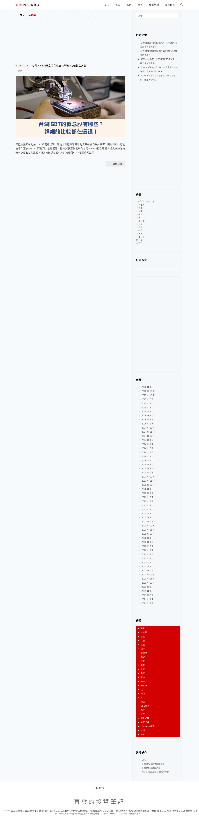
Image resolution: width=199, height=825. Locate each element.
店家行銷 (145, 722)
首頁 (22, 15)
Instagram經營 (147, 726)
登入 (144, 760)
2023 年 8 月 (148, 493)
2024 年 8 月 (148, 444)
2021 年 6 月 (148, 599)
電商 (143, 677)
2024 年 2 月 (148, 469)
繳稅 (141, 208)
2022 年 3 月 (148, 562)
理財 (141, 243)
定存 (143, 689)
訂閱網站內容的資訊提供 (153, 764)
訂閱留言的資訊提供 (151, 768)
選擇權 (142, 221)
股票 (20, 71)
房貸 (141, 234)
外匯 (143, 681)
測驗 (143, 702)
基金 (143, 710)
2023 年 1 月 (148, 522)
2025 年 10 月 (148, 395)
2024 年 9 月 (148, 440)
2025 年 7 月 (148, 399)
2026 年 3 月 (148, 387)
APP (143, 694)
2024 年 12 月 (148, 428)
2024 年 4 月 (148, 460)
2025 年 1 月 (148, 424)
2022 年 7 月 (148, 546)
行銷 (141, 240)
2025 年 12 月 (148, 391)
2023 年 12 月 (148, 477)
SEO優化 (145, 706)
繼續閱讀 (117, 164)
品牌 (143, 673)
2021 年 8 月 (148, 591)
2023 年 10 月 (148, 485)
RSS (101, 788)
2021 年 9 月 (148, 587)
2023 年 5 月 (148, 505)
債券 (141, 230)
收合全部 (150, 201)
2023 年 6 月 (148, 501)
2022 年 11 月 (148, 530)
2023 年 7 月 (148, 497)
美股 (141, 214)
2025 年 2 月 (148, 420)
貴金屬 (142, 205)
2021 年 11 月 (148, 579)
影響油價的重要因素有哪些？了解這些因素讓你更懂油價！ (158, 45)
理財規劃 (145, 718)
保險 (141, 211)
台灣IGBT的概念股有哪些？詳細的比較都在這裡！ (60, 65)
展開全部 (140, 201)
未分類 (142, 237)
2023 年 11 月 (148, 481)
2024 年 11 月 (148, 432)
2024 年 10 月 (148, 436)
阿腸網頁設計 (134, 813)
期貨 (141, 224)
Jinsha (112, 813)
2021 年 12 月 (148, 575)
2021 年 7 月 (148, 595)
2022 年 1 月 (148, 571)
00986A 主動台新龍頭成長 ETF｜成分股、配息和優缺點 (158, 77)
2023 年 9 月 (148, 489)
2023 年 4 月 (148, 509)
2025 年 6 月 (148, 403)
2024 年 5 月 (148, 456)
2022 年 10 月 (148, 534)
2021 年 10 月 (148, 583)
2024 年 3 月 (148, 464)
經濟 (141, 227)
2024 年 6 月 (148, 452)
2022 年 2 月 (148, 566)
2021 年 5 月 (148, 603)
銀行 (141, 217)
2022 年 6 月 (148, 550)
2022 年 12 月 (148, 526)
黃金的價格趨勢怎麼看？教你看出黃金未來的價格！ (158, 53)
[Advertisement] (70, 41)
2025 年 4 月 (148, 411)
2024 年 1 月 (148, 473)
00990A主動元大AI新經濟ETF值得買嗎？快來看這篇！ (157, 61)
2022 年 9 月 (148, 538)
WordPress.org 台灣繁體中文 (155, 772)
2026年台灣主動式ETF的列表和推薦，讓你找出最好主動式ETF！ (159, 69)
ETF (143, 698)
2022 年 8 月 (148, 542)
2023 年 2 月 (148, 518)
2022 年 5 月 (148, 554)
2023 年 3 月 (148, 513)
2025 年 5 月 (148, 407)
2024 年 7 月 (148, 448)
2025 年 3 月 (148, 416)
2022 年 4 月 (148, 558)
